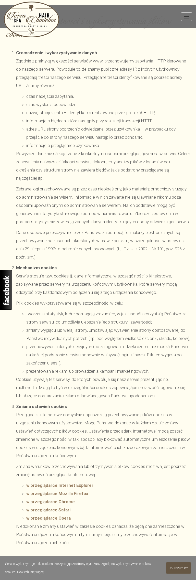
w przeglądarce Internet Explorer (59, 485)
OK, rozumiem (178, 568)
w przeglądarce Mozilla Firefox (57, 493)
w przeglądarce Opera (48, 518)
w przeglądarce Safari (48, 509)
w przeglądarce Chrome (50, 501)
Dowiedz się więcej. (31, 572)
